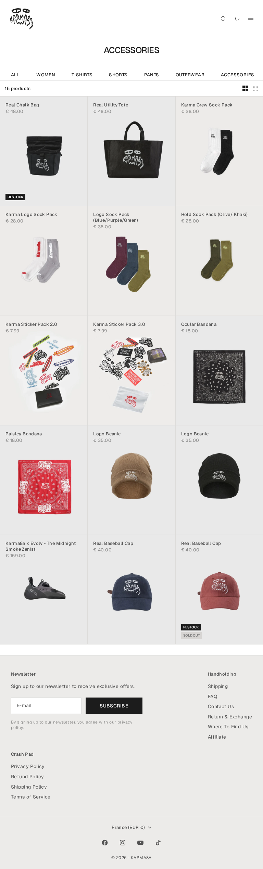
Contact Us (221, 706)
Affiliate (217, 737)
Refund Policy (27, 777)
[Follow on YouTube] (140, 842)
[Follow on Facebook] (104, 842)
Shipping (218, 686)
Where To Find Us (228, 727)
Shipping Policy (29, 787)
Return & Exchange (230, 717)
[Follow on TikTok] (158, 842)
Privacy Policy (28, 766)
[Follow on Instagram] (122, 842)
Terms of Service (31, 797)
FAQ (212, 696)
